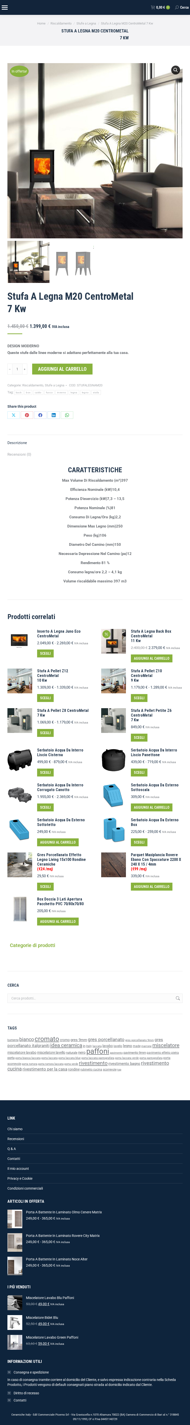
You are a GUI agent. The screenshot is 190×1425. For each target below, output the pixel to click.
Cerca (177, 998)
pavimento (116, 1052)
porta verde (71, 1064)
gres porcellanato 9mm (139, 1040)
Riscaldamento (32, 385)
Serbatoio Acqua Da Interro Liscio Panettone (154, 752)
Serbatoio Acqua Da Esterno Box (155, 822)
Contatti (13, 1159)
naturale (71, 1052)
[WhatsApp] (67, 415)
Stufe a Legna (54, 385)
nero (82, 1052)
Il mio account (18, 1169)
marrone (146, 1046)
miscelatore (165, 1045)
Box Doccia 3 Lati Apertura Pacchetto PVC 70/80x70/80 (60, 901)
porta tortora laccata (51, 1064)
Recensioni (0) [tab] (19, 454)
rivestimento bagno (124, 1063)
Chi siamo (15, 1129)
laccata (97, 1046)
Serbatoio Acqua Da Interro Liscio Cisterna (60, 752)
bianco (26, 1039)
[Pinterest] (27, 415)
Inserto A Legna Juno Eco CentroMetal (59, 633)
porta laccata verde (127, 1058)
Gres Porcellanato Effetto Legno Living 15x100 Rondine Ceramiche (61, 862)
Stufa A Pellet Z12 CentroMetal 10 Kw (52, 676)
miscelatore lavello (51, 1052)
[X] (13, 415)
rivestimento (93, 1063)
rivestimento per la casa (45, 1069)
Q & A (11, 1149)
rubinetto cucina (91, 1069)
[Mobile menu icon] (4, 7)
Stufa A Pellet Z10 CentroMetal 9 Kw (146, 676)
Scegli (45, 653)
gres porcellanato (106, 1039)
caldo (38, 392)
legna (74, 392)
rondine (74, 1069)
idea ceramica (66, 1045)
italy (89, 1046)
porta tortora (29, 1064)
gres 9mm (79, 1040)
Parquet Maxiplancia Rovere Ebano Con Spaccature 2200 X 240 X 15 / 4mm (156, 862)
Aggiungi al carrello (62, 369)
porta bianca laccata (28, 1058)
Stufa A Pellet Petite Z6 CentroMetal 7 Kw (151, 715)
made (137, 1046)
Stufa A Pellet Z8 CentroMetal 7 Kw (63, 713)
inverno (61, 392)
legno (85, 392)
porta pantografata (151, 1058)
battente (13, 1040)
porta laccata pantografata (97, 1058)
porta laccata (49, 1058)
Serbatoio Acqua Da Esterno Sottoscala (155, 787)
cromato (47, 1039)
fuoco (49, 392)
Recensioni (15, 1139)
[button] (175, 70)
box (28, 392)
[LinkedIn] (54, 415)
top (119, 1069)
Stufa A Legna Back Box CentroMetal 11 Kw (151, 636)
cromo (65, 1040)
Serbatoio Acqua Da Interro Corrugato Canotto (60, 787)
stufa (96, 392)
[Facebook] (40, 415)
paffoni (97, 1051)
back (19, 392)
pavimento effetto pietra (163, 1052)
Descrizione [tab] (17, 443)
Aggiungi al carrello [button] (151, 658)
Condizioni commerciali (25, 1188)
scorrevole (110, 1069)
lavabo (107, 1046)
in (84, 1046)
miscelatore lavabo (21, 1052)
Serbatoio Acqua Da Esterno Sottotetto (61, 822)
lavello (118, 1046)
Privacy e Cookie (19, 1178)
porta (11, 1058)
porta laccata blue (69, 1058)
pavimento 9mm (134, 1052)
